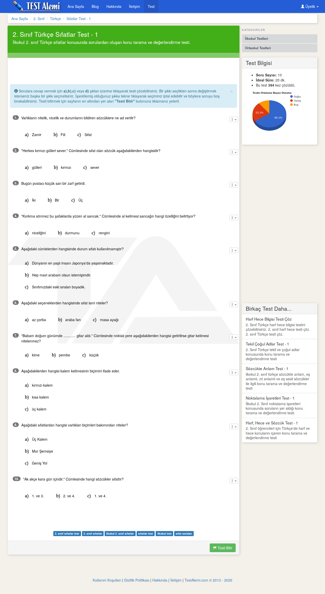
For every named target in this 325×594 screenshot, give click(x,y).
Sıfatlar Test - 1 (79, 18)
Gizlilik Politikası (136, 580)
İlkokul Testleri (256, 38)
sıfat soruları (184, 533)
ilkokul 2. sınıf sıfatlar (120, 533)
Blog (95, 6)
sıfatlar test (145, 533)
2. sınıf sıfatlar (93, 533)
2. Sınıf (39, 18)
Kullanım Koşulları (107, 580)
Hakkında (113, 6)
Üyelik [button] (310, 6)
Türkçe (55, 18)
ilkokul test (164, 533)
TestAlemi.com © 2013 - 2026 (208, 580)
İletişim (134, 6)
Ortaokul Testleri (258, 47)
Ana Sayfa (76, 6)
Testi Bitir (224, 547)
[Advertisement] (123, 69)
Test (151, 6)
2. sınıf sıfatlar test (67, 533)
